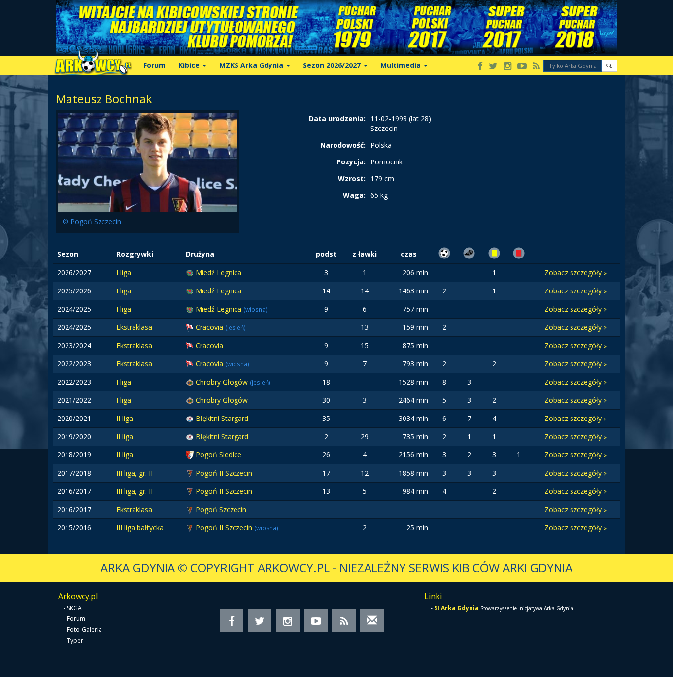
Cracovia (210, 327)
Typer (75, 640)
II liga (124, 418)
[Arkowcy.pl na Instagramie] (507, 67)
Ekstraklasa (134, 327)
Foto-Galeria (84, 629)
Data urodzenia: (337, 118)
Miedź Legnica (218, 272)
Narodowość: (343, 145)
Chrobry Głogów (223, 382)
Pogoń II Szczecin (224, 473)
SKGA (74, 608)
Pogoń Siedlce (218, 454)
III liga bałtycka (140, 527)
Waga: (354, 195)
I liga (123, 272)
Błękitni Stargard (222, 418)
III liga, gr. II (134, 473)
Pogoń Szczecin (221, 509)
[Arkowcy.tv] (522, 67)
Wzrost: (352, 178)
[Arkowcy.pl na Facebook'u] (480, 67)
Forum (154, 65)
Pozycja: (351, 161)
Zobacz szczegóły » (575, 272)
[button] (609, 66)
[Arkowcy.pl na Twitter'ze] (493, 67)
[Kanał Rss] (536, 67)
